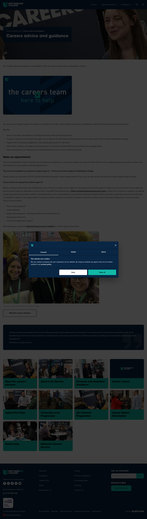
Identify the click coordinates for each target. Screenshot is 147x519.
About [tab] (103, 252)
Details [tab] (73, 252)
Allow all (102, 272)
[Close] (115, 245)
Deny (73, 272)
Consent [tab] (43, 252)
